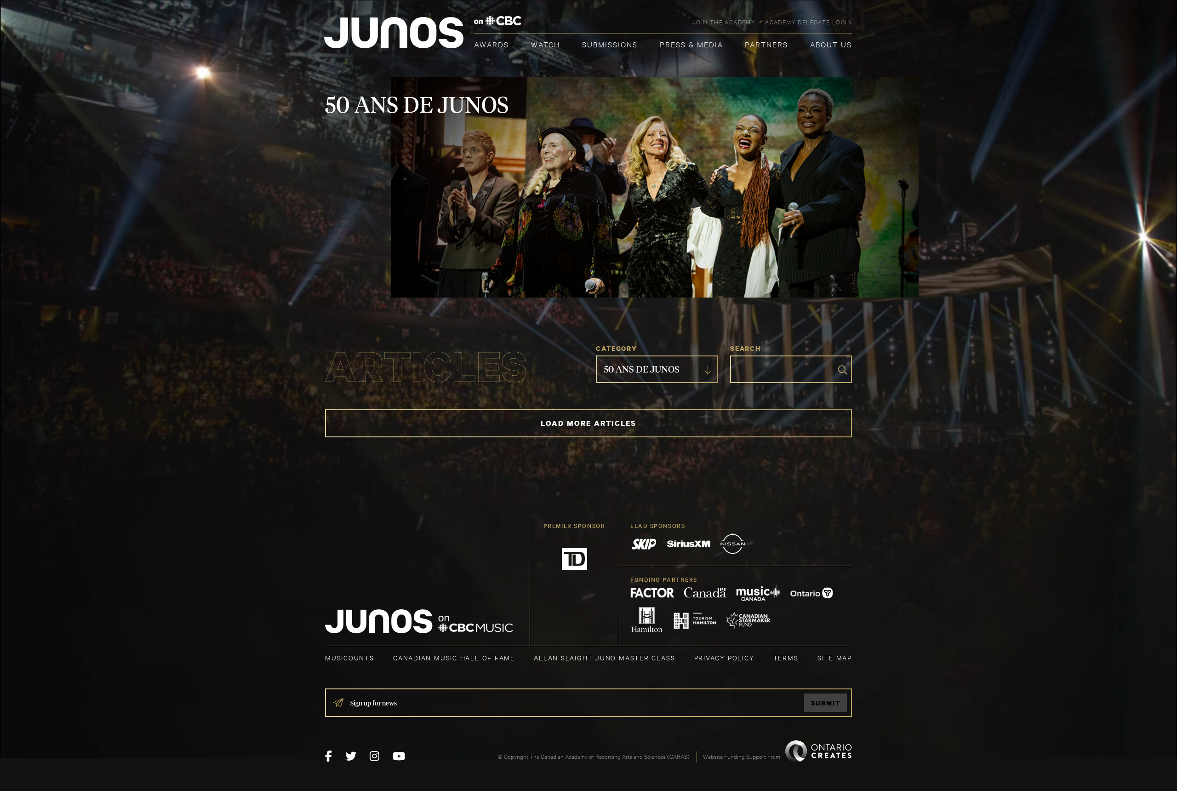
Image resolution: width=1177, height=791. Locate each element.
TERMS (786, 657)
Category (616, 348)
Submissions (610, 44)
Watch (545, 44)
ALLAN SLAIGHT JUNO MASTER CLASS (604, 657)
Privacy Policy (724, 657)
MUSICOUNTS (349, 657)
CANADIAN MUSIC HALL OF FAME (454, 657)
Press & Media (691, 44)
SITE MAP (834, 657)
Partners (766, 44)
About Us (831, 44)
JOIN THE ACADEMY (723, 21)
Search (745, 348)
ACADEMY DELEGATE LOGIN (808, 21)
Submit (825, 703)
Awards (491, 44)
